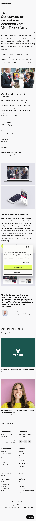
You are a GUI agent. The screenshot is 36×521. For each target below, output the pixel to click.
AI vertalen (21, 486)
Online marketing (5, 464)
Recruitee (17, 155)
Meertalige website (7, 152)
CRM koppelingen (7, 155)
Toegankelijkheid (23, 488)
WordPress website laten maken (9, 490)
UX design (21, 453)
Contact (21, 473)
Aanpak (22, 448)
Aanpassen (17, 272)
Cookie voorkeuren (16, 507)
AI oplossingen (4, 466)
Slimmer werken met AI (24, 481)
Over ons (21, 466)
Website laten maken (6, 493)
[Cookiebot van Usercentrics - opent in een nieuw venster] (25, 247)
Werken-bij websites (7, 150)
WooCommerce (5, 484)
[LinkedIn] (21, 441)
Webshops (3, 462)
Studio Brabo (24, 464)
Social (2, 469)
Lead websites (19, 150)
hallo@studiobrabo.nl (6, 434)
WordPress (18, 152)
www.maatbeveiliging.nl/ (8, 133)
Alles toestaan (18, 267)
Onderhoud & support (6, 473)
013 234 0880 (4, 437)
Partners (21, 475)
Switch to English (19, 505)
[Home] (6, 3)
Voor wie (3, 475)
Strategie (21, 451)
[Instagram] (25, 441)
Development (22, 458)
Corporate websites (6, 453)
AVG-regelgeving (23, 493)
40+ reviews (20, 502)
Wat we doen (6, 448)
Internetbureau (5, 488)
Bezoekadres (24, 431)
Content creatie (5, 471)
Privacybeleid (6, 507)
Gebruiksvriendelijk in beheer (26, 490)
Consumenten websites (7, 460)
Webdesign (22, 455)
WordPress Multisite (24, 484)
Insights (22, 479)
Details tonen (26, 262)
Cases (5, 13)
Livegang (21, 460)
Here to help (6, 431)
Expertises (5, 479)
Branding (3, 451)
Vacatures (21, 471)
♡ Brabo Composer (28, 507)
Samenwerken (10, 442)
